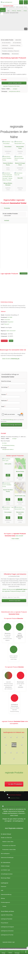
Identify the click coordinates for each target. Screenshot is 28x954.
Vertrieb (6, 220)
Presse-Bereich (4, 922)
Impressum (3, 886)
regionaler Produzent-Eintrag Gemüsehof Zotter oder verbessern (8, 685)
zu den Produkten (15, 784)
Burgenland (10, 321)
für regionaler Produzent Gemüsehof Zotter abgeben (7, 637)
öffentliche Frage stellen (14, 600)
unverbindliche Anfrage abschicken (11, 424)
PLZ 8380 (10, 317)
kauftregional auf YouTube (7, 934)
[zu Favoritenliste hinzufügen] (2, 14)
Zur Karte (4, 443)
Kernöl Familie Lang (20, 495)
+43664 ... (8, 88)
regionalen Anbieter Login (8, 942)
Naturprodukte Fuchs (20, 147)
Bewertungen (19, 10)
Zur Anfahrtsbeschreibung (8, 445)
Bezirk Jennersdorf (11, 330)
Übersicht (3, 10)
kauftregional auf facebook (7, 930)
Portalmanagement (5, 902)
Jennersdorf (7, 319)
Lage (8, 10)
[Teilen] (22, 952)
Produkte (7, 208)
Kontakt (11, 340)
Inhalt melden (15, 538)
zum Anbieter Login (5, 870)
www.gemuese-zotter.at (14, 91)
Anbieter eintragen (5, 866)
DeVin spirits (8, 463)
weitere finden (19, 636)
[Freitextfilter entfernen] (21, 2)
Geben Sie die (11, 358)
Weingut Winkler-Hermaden (8, 184)
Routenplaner (24, 273)
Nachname (4, 400)
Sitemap (3, 898)
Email (2, 406)
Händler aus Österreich (6, 837)
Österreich (6, 324)
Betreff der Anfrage (6, 381)
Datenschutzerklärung (8, 419)
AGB (2, 890)
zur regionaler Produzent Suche (1, 6)
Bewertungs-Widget (5, 878)
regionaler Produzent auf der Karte (11, 86)
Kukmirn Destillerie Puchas (8, 164)
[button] (14, 21)
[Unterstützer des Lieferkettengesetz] (14, 791)
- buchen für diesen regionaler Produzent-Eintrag (14, 708)
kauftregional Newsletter (6, 918)
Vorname (3, 394)
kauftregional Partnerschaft (24, 125)
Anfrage (25, 10)
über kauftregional (5, 853)
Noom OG (20, 178)
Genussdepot (7, 146)
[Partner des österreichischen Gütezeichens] (14, 798)
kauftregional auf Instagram (7, 926)
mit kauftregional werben (7, 874)
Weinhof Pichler (20, 471)
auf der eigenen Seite (20, 684)
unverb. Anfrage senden (15, 83)
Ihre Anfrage (4, 387)
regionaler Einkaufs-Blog (6, 914)
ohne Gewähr (19, 535)
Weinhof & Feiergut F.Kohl (20, 164)
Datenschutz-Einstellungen (7, 857)
